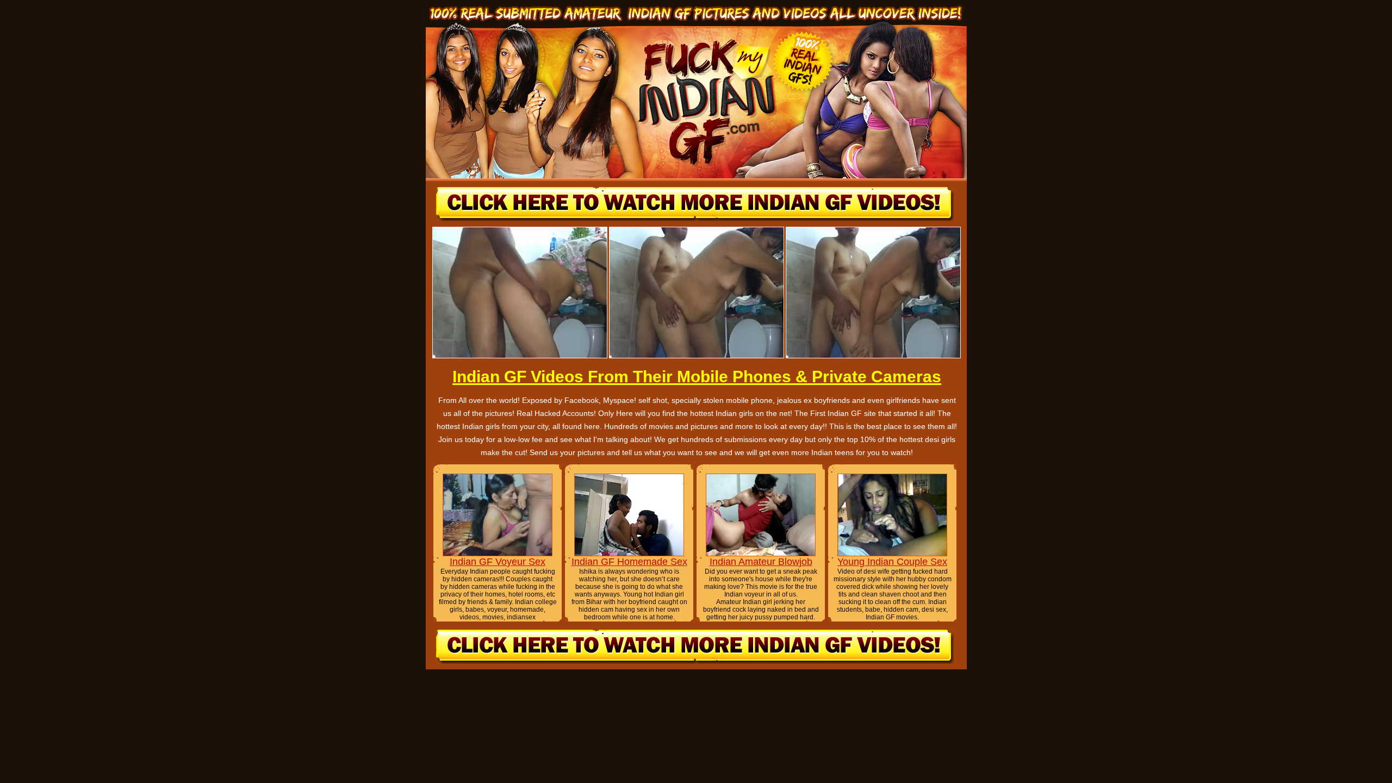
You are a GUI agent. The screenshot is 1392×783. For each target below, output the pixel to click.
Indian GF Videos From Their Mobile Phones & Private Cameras (696, 377)
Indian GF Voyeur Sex (497, 561)
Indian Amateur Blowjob (761, 561)
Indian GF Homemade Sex (629, 561)
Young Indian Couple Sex (892, 561)
